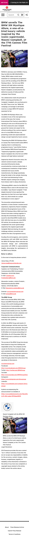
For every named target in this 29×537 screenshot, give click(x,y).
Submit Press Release (14, 531)
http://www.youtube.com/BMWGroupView (14, 375)
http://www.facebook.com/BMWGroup (13, 368)
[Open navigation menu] (3, 14)
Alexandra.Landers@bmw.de (15, 288)
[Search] (18, 15)
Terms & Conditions (14, 534)
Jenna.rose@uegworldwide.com (11, 263)
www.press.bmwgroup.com (15, 291)
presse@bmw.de (11, 294)
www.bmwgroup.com (7, 363)
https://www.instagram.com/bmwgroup (13, 379)
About (7, 527)
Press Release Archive (17, 527)
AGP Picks (4, 2)
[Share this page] (26, 14)
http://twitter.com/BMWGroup (15, 370)
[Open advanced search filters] (22, 15)
